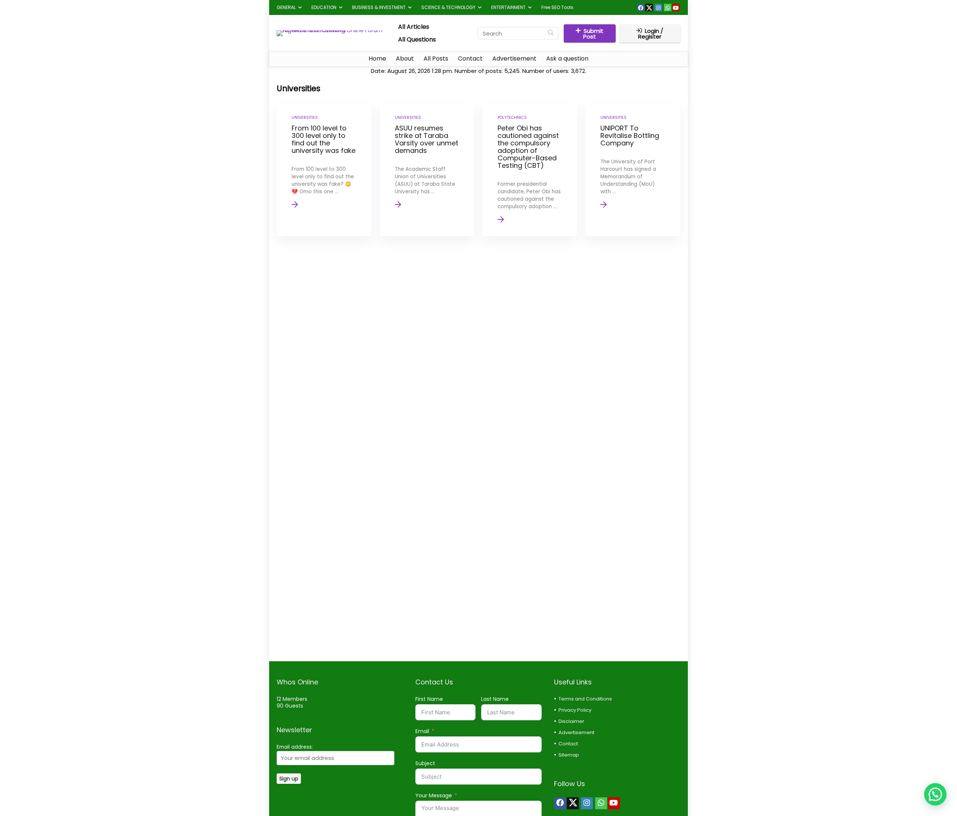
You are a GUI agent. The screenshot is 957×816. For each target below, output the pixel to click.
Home (377, 58)
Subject (425, 763)
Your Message (433, 795)
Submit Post (593, 33)
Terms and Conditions (585, 698)
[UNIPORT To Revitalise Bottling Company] (632, 170)
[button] (935, 794)
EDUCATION (323, 7)
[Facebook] (640, 7)
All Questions (417, 39)
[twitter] (649, 7)
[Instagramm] (658, 7)
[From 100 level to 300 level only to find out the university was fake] (324, 170)
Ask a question (567, 58)
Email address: (295, 747)
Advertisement (514, 58)
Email (422, 731)
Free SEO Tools (557, 7)
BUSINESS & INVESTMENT (379, 7)
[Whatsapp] (667, 7)
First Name (429, 699)
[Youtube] (676, 7)
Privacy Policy (574, 710)
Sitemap (568, 754)
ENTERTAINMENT (508, 7)
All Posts (436, 58)
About (405, 58)
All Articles (413, 26)
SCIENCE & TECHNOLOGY (448, 7)
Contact (470, 58)
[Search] (551, 33)
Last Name (495, 699)
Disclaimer (571, 721)
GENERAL (286, 7)
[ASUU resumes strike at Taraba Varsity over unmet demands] (427, 170)
